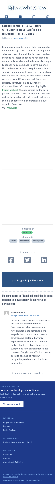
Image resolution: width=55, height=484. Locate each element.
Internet (6, 426)
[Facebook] (21, 16)
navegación (38, 241)
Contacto (7, 458)
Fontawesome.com (17, 480)
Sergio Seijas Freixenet (30, 280)
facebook (25, 241)
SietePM (39, 480)
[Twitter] (7, 16)
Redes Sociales (9, 430)
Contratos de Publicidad (13, 462)
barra (14, 241)
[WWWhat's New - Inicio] (27, 7)
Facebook (27, 233)
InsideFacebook (10, 90)
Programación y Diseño (13, 423)
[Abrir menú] (27, 21)
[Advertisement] (27, 139)
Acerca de (7, 455)
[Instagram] (48, 16)
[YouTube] (35, 16)
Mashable (12, 108)
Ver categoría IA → (11, 404)
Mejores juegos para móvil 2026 (17, 442)
